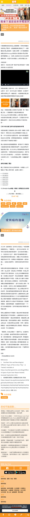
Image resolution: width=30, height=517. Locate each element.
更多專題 (20, 492)
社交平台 (20, 206)
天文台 (13, 206)
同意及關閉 (15, 510)
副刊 (26, 5)
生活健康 (16, 488)
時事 (21, 5)
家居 (3, 203)
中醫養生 (23, 488)
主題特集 (15, 5)
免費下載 (15, 196)
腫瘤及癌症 (4, 490)
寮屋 (9, 203)
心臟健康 (10, 490)
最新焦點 (3, 479)
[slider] (15, 84)
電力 (20, 203)
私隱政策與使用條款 (16, 507)
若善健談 (4, 397)
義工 (14, 203)
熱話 (11, 479)
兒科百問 (23, 490)
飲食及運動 (10, 488)
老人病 (9, 492)
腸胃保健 (16, 490)
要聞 (8, 479)
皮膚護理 (14, 492)
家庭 (2, 34)
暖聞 (15, 479)
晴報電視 (8, 5)
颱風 (25, 203)
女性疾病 (3, 492)
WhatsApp (5, 206)
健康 (3, 5)
